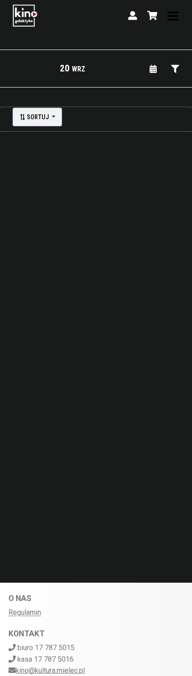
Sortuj (37, 117)
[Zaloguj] (132, 15)
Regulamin (24, 612)
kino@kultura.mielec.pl (50, 670)
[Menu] (173, 15)
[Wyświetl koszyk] (152, 15)
